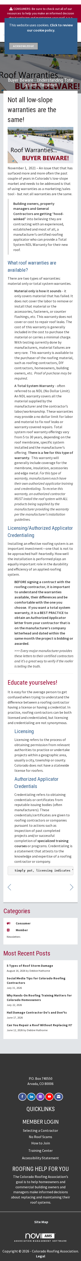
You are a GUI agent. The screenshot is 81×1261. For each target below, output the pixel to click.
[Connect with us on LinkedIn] (31, 1097)
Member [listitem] (22, 930)
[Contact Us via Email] (58, 1097)
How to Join (40, 1143)
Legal (40, 1256)
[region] (71, 887)
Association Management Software (40, 1241)
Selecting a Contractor (40, 1130)
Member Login (40, 1121)
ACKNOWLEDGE (23, 46)
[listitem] (40, 968)
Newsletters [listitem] (13, 936)
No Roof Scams (40, 1136)
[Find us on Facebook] (22, 1097)
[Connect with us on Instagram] (40, 1097)
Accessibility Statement (40, 1158)
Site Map (41, 1222)
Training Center (40, 1150)
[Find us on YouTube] (49, 1097)
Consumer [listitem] (23, 923)
